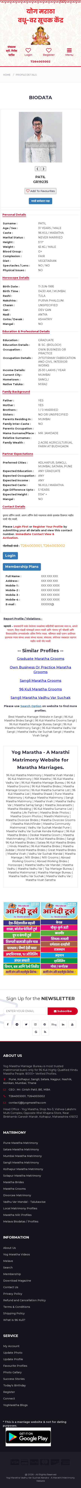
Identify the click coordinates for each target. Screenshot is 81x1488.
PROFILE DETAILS (26, 74)
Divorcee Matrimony (17, 1195)
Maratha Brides (13, 1182)
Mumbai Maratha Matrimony (22, 1156)
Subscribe (64, 1011)
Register (9, 1392)
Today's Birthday (14, 1385)
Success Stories (14, 1379)
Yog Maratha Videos (16, 1254)
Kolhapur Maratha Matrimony (23, 1169)
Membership (12, 1274)
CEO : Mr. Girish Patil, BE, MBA (29, 1089)
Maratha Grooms (14, 1188)
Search (8, 1267)
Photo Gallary (12, 1372)
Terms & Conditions (16, 1307)
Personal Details (14, 214)
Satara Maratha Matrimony (21, 1149)
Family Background (16, 391)
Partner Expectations (17, 454)
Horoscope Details (15, 277)
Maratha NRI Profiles (17, 1215)
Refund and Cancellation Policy (24, 1300)
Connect (9, 1398)
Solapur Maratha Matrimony (22, 1175)
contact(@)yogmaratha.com (27, 1102)
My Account (11, 1346)
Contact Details (13, 506)
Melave (8, 1261)
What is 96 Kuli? (14, 1320)
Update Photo (12, 1352)
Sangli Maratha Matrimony (21, 1162)
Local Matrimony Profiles (20, 1208)
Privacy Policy (12, 1293)
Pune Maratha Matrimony (20, 1143)
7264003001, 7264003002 (27, 1096)
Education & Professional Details (26, 331)
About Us (9, 1248)
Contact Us (10, 1287)
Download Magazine (17, 1280)
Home (7, 74)
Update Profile (13, 1359)
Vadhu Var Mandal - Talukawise (24, 1202)
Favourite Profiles (15, 1365)
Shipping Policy (14, 1313)
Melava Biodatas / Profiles (20, 1221)
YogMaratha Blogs (15, 1405)
